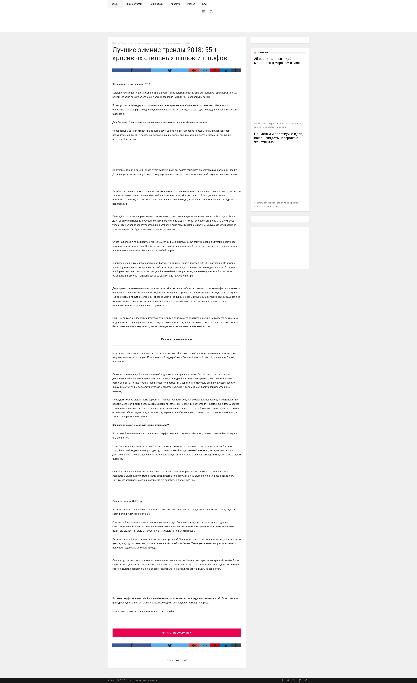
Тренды (124, 43)
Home (114, 43)
